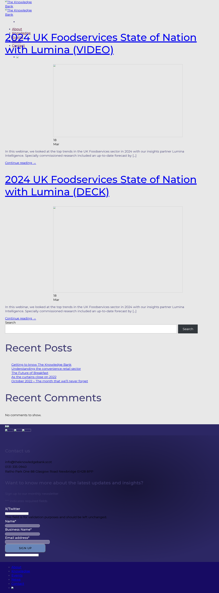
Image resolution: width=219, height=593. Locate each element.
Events (17, 575)
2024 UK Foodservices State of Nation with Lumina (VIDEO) (101, 43)
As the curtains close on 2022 (33, 377)
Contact (17, 584)
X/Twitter (12, 509)
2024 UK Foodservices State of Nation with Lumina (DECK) (101, 185)
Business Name (18, 529)
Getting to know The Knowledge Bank (41, 364)
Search (10, 322)
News (16, 579)
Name (10, 521)
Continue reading (20, 163)
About (17, 29)
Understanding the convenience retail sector (46, 369)
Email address (17, 538)
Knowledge (20, 571)
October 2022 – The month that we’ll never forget (49, 381)
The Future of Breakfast (29, 373)
